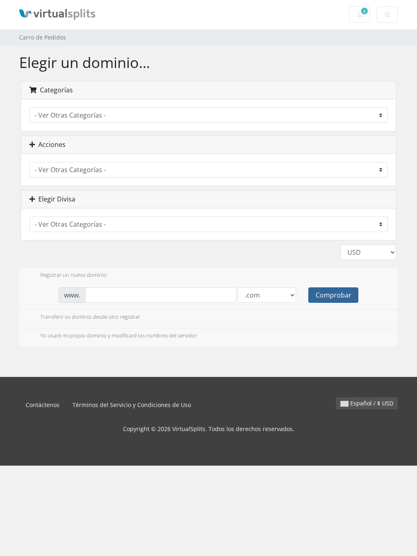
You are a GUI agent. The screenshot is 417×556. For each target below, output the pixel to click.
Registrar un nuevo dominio (73, 274)
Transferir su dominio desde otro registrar (90, 317)
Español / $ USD (371, 403)
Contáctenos (42, 405)
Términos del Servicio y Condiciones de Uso (131, 405)
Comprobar (333, 295)
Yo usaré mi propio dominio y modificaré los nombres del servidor (118, 335)
